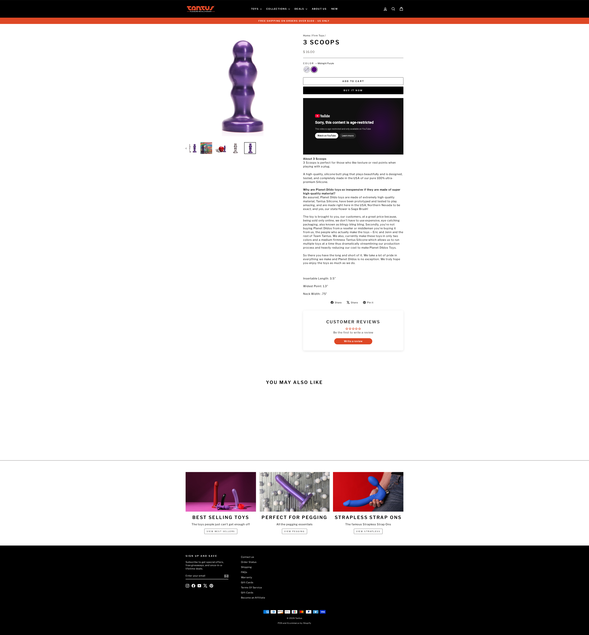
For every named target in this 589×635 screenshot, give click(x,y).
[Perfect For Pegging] (294, 492)
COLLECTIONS (277, 9)
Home (306, 35)
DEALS (299, 9)
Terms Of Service (251, 587)
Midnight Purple (314, 69)
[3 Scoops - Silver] (209, 442)
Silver (307, 69)
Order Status (249, 562)
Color (318, 63)
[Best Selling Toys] (221, 492)
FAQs (244, 572)
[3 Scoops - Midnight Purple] (213, 442)
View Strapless (368, 531)
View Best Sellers (221, 531)
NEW (334, 9)
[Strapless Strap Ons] (368, 492)
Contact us (247, 557)
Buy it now (353, 90)
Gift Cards (247, 582)
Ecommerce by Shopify (299, 623)
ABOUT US (319, 9)
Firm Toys (318, 35)
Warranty (246, 577)
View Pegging (294, 531)
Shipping (246, 567)
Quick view (211, 427)
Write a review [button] (353, 341)
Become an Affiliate (253, 597)
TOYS (255, 9)
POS (280, 623)
